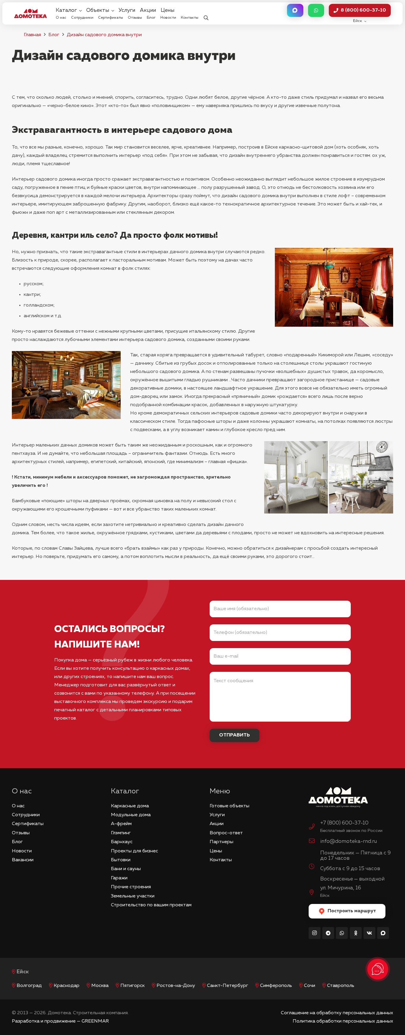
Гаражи (119, 878)
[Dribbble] (383, 933)
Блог (53, 35)
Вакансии (23, 860)
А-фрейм (121, 824)
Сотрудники (26, 815)
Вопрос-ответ (226, 833)
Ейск (23, 972)
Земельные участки (132, 896)
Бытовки (120, 860)
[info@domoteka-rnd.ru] (315, 842)
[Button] (295, 10)
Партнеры (221, 842)
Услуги (217, 815)
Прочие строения (131, 887)
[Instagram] (315, 933)
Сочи (309, 985)
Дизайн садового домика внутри (104, 35)
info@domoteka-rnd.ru (348, 841)
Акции (217, 824)
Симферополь (276, 985)
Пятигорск (132, 985)
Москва (100, 985)
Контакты (221, 860)
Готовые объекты (229, 806)
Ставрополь (340, 985)
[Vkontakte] (369, 933)
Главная (32, 35)
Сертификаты (28, 824)
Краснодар (66, 985)
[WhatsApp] (342, 933)
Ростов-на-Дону (176, 985)
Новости (22, 851)
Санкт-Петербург (227, 985)
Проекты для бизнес (134, 851)
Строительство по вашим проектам (151, 905)
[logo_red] (30, 13)
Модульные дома (131, 815)
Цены (216, 851)
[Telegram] (328, 933)
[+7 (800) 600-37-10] (315, 827)
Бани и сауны (126, 869)
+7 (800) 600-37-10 (344, 823)
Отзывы (21, 833)
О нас (18, 806)
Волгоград (29, 985)
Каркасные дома (130, 806)
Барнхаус (122, 842)
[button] (206, 13)
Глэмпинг (121, 833)
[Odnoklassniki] (356, 933)
